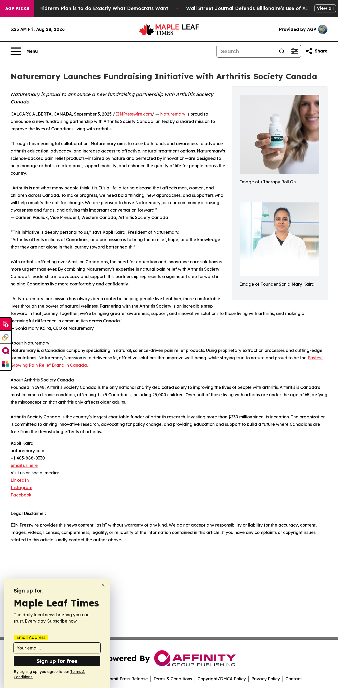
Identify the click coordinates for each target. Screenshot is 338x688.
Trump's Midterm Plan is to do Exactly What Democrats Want (93, 8)
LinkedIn (20, 480)
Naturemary (172, 114)
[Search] (281, 51)
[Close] (103, 585)
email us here (24, 465)
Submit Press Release (126, 678)
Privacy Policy (265, 678)
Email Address (30, 637)
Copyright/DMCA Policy (222, 678)
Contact (293, 678)
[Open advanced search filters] (294, 51)
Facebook (21, 495)
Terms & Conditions (172, 678)
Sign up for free (57, 661)
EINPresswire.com (133, 114)
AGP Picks (17, 8)
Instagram (21, 487)
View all (325, 8)
